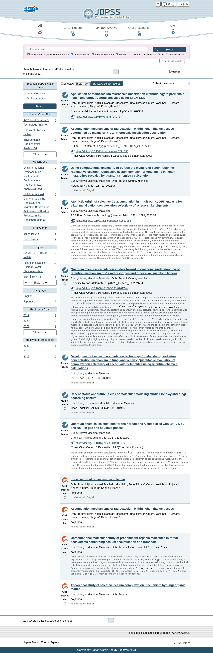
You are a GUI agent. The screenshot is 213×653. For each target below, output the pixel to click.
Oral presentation (139, 29)
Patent (173, 27)
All (40, 27)
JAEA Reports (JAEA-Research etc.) (50, 54)
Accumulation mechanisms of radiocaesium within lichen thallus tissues (122, 508)
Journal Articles (106, 29)
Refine (40, 106)
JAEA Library (182, 643)
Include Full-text (177, 54)
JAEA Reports (73, 29)
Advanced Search (173, 61)
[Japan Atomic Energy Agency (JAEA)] (30, 10)
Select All (69, 83)
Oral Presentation (104, 54)
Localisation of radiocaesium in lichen (98, 479)
